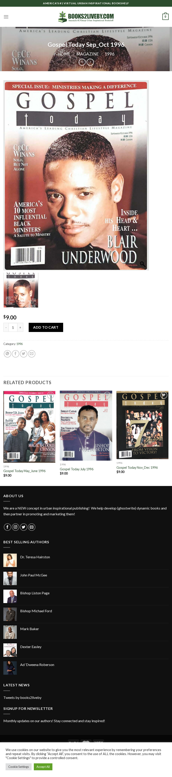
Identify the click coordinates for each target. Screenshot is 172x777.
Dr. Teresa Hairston (35, 557)
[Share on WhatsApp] (7, 353)
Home (64, 53)
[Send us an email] (31, 527)
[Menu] (6, 16)
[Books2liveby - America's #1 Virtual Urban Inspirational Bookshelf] (86, 17)
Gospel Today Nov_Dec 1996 (137, 467)
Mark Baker (29, 629)
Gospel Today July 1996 (76, 469)
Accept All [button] (43, 766)
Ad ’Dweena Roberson (37, 664)
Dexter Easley (30, 646)
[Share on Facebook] (15, 353)
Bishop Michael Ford (36, 611)
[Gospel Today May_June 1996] (29, 427)
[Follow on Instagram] (15, 527)
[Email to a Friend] (31, 353)
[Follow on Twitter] (23, 527)
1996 (109, 53)
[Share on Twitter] (23, 353)
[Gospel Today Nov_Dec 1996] (142, 425)
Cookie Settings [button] (18, 766)
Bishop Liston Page (34, 593)
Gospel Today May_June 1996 (24, 471)
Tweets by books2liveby (22, 697)
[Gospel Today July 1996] (86, 426)
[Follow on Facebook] (7, 527)
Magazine (87, 53)
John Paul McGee (33, 575)
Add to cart (45, 327)
